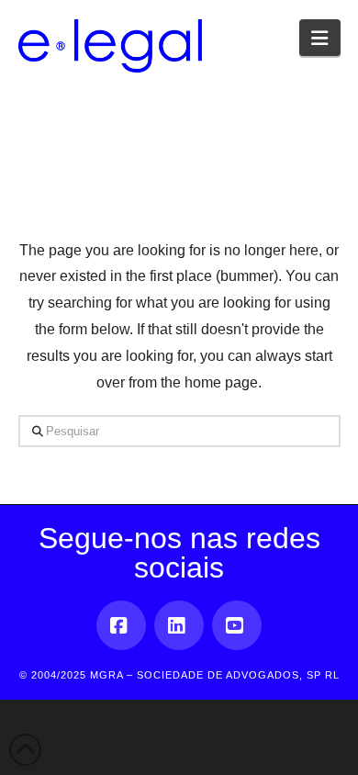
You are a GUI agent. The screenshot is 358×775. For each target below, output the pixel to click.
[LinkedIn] (179, 625)
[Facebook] (121, 625)
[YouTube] (237, 625)
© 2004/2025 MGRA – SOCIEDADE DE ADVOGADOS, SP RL (179, 674)
